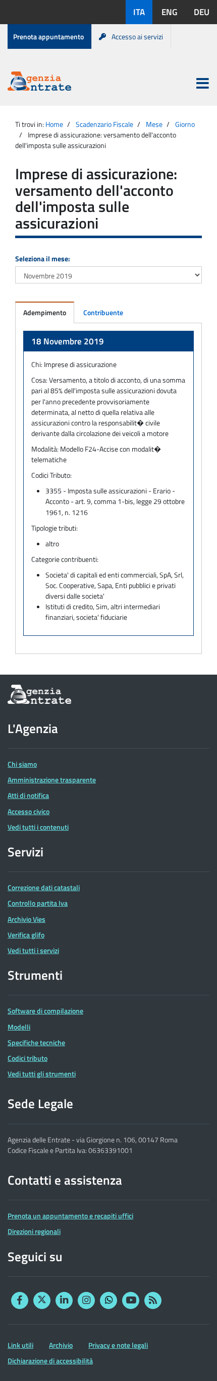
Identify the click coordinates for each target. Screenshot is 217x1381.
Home (54, 124)
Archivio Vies (26, 919)
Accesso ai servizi (137, 36)
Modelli (19, 1027)
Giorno (185, 124)
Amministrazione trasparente (52, 779)
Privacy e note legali (118, 1345)
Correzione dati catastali (44, 887)
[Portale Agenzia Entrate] (39, 83)
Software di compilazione (45, 1010)
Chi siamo (22, 764)
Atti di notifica (28, 795)
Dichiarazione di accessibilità (50, 1360)
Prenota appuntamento (48, 36)
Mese (154, 124)
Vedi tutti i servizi (33, 950)
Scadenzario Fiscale (104, 124)
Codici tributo (27, 1058)
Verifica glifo (26, 934)
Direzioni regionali (34, 1231)
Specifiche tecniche (36, 1042)
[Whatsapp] (108, 1300)
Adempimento (44, 312)
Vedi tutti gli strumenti (42, 1073)
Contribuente (103, 312)
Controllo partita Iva (38, 903)
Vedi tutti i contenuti (38, 827)
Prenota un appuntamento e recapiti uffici (70, 1215)
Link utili (20, 1345)
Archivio (61, 1345)
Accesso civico (28, 811)
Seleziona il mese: (42, 258)
